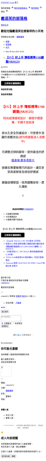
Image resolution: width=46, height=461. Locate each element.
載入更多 (5, 312)
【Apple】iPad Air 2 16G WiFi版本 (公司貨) (23, 241)
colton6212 (5, 283)
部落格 (8, 45)
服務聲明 (26, 428)
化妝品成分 (29, 209)
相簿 (7, 42)
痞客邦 (19, 296)
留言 (24, 296)
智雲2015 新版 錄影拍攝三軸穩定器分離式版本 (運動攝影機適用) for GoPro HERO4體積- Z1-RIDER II (25, 246)
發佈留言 (5, 326)
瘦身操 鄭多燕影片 (23, 160)
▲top (3, 307)
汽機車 (18, 303)
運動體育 (20, 37)
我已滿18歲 (6, 456)
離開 (13, 456)
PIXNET (11, 425)
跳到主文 (4, 25)
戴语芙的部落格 (14, 18)
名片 (7, 47)
